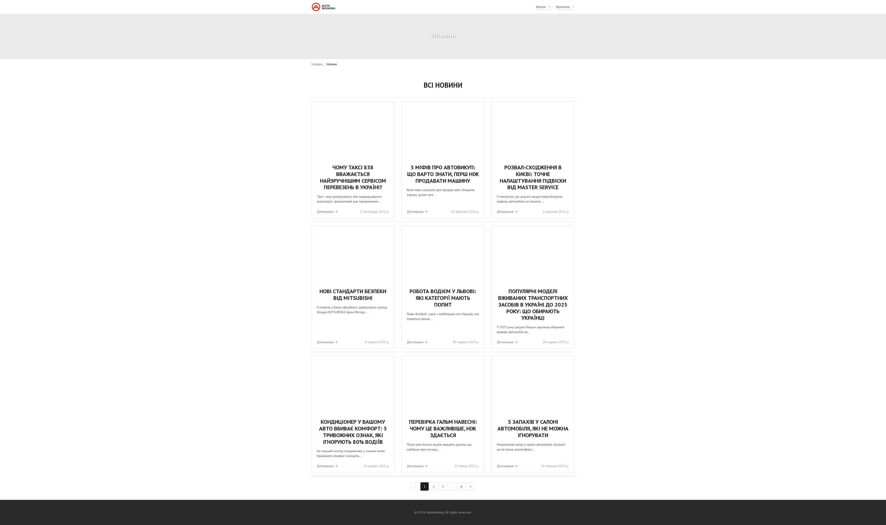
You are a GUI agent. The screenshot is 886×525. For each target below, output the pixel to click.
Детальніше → (327, 211)
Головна (317, 64)
